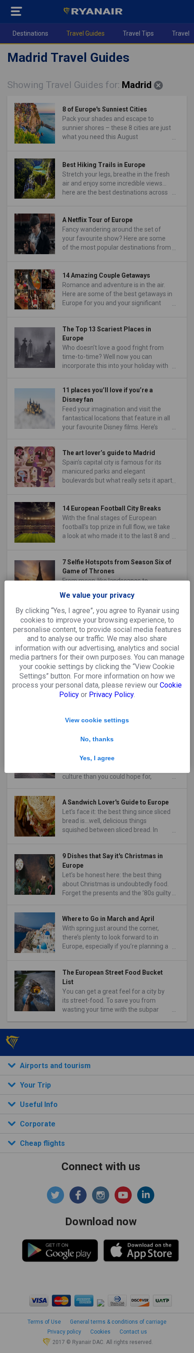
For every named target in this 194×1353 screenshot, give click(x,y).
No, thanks (97, 739)
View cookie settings (97, 720)
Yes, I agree (97, 758)
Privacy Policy (111, 694)
